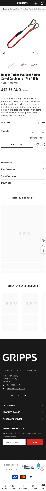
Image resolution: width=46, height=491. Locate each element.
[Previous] (37, 53)
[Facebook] (5, 395)
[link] (23, 267)
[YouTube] (18, 395)
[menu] (2, 3)
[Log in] (36, 3)
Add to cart (17, 144)
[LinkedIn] (25, 395)
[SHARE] (43, 144)
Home (5, 9)
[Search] (9, 3)
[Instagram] (11, 395)
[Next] (42, 53)
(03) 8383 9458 (13, 385)
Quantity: (5, 131)
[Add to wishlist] (37, 144)
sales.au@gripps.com (16, 388)
